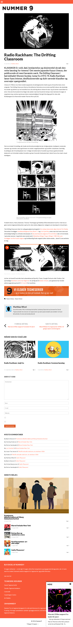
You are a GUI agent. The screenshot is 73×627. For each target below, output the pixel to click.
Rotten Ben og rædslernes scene (18, 534)
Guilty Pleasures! (21, 458)
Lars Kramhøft (10, 448)
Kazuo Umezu (10, 299)
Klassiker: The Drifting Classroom (18, 273)
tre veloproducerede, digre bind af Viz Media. (54, 229)
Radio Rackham (7, 273)
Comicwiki (7, 591)
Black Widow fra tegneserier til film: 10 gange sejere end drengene (52, 327)
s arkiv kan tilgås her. (20, 280)
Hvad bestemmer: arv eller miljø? (19, 542)
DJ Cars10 (24, 283)
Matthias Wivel (15, 63)
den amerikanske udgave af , (44, 234)
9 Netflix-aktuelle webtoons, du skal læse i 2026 (31, 451)
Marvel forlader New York (25, 442)
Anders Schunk (43, 280)
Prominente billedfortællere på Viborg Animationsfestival (31, 438)
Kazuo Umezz (18, 299)
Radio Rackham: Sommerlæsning (51, 363)
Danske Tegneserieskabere (12, 588)
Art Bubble (7, 598)
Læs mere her (7, 576)
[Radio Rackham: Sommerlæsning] (53, 357)
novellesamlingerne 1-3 (27, 231)
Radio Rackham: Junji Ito (14, 363)
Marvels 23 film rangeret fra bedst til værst (21, 326)
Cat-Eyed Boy (45, 231)
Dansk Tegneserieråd (10, 585)
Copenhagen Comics (10, 595)
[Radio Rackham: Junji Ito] (19, 357)
